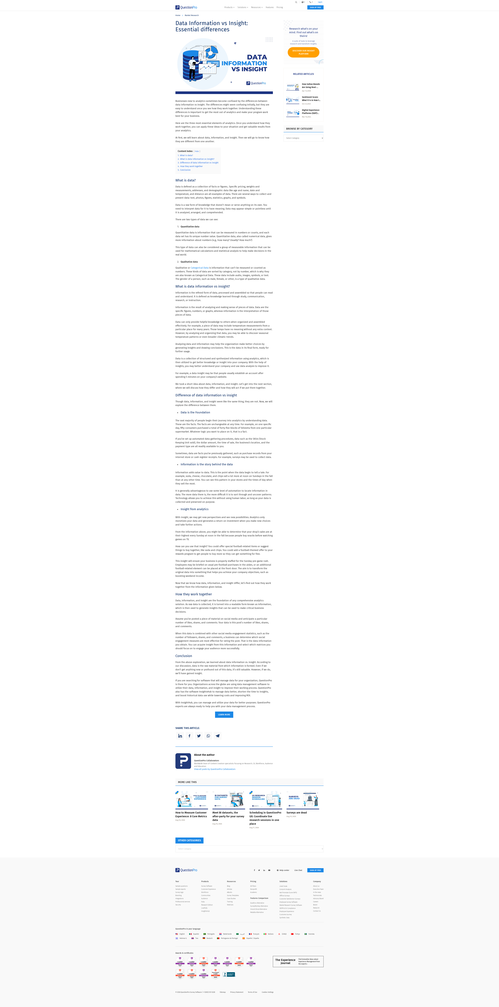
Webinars (230, 905)
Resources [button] (256, 7)
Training (229, 902)
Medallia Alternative (257, 912)
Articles (229, 889)
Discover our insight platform (304, 52)
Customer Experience (208, 889)
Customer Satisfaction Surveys (290, 899)
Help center (284, 870)
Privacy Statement (236, 992)
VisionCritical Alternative (258, 909)
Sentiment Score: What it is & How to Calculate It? (311, 100)
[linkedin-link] (264, 870)
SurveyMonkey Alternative (259, 906)
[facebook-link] (254, 870)
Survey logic (179, 892)
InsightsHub (205, 911)
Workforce (204, 892)
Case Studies (231, 898)
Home (177, 15)
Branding (178, 895)
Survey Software (206, 886)
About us (316, 886)
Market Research (192, 15)
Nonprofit (253, 889)
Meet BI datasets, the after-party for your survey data (228, 816)
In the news (317, 892)
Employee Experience (287, 911)
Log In (320, 2)
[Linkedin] (180, 736)
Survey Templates (233, 895)
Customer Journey (286, 914)
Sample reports (180, 889)
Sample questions (181, 886)
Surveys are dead (297, 812)
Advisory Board (318, 898)
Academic (253, 892)
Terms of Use (252, 992)
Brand (315, 905)
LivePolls (204, 908)
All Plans (253, 886)
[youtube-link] (269, 870)
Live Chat (298, 870)
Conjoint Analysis (285, 889)
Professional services (182, 902)
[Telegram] (217, 736)
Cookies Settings (268, 992)
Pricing (280, 7)
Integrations (179, 898)
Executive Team (318, 889)
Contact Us (317, 911)
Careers (315, 902)
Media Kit (316, 908)
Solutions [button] (242, 7)
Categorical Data (200, 267)
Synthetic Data (284, 918)
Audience (204, 898)
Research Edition (207, 905)
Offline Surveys (285, 896)
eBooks (229, 892)
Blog (228, 886)
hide (197, 151)
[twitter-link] (259, 870)
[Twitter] (199, 736)
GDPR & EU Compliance (288, 908)
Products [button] (228, 7)
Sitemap (223, 992)
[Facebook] (189, 736)
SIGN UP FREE (315, 7)
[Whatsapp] (208, 736)
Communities (205, 895)
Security (178, 905)
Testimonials (317, 895)
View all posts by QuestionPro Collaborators (214, 769)
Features (270, 7)
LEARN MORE (224, 714)
